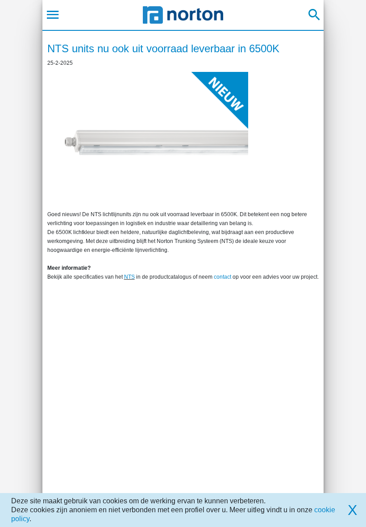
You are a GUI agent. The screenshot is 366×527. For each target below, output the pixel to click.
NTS (129, 277)
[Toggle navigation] (52, 15)
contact (222, 277)
